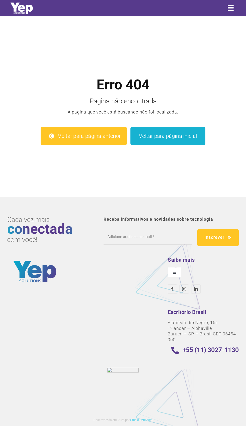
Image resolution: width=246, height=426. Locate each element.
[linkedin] (196, 289)
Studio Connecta (141, 420)
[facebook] (172, 289)
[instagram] (184, 289)
